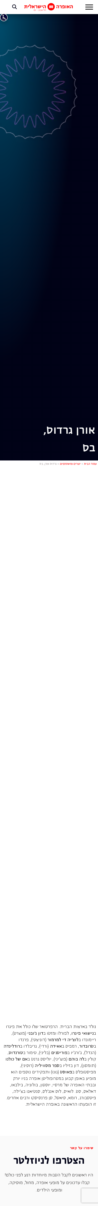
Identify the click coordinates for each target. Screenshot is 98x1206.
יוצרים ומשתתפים (70, 464)
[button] (89, 8)
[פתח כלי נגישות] (4, 17)
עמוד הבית (90, 464)
